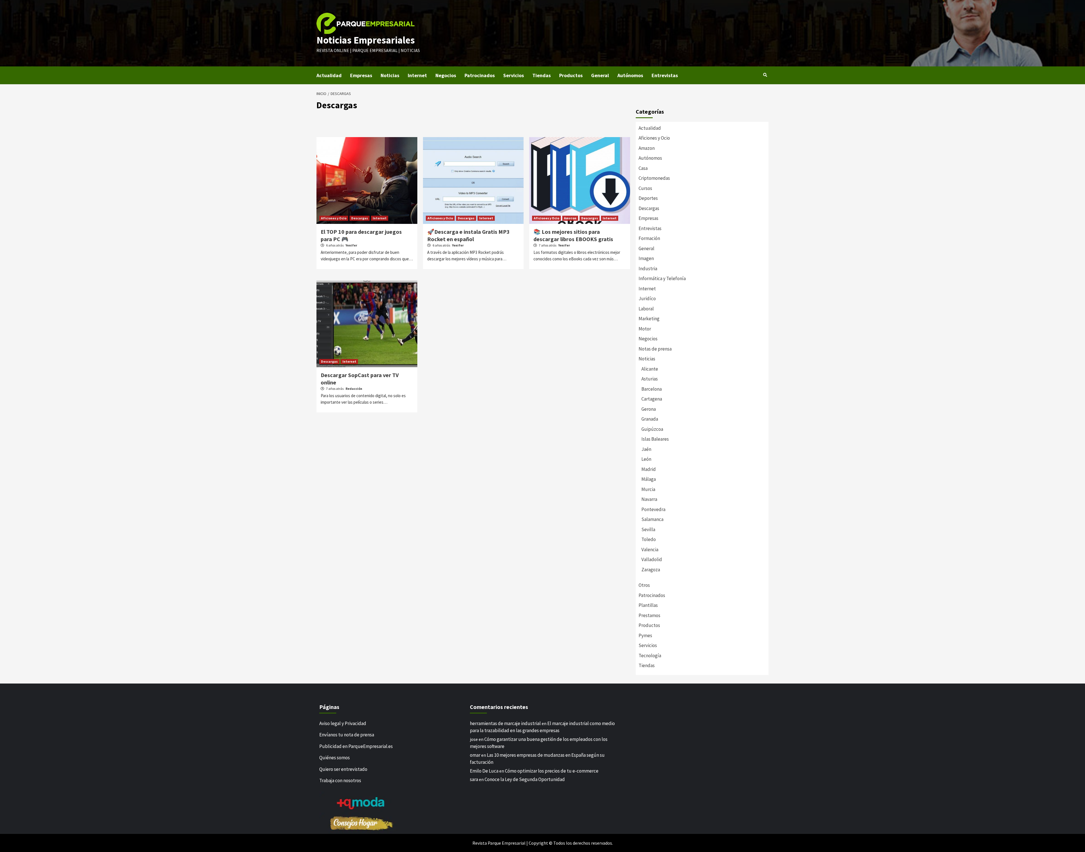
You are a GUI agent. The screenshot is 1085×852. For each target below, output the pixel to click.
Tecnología (650, 655)
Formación (649, 238)
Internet (417, 75)
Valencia (649, 549)
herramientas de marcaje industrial (505, 723)
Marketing (649, 318)
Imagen (646, 258)
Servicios (513, 75)
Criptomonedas (654, 178)
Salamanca (652, 519)
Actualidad (329, 75)
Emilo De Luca (484, 771)
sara (474, 779)
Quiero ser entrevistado (343, 769)
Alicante (649, 369)
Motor (645, 329)
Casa (643, 168)
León (646, 459)
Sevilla (648, 529)
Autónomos (630, 75)
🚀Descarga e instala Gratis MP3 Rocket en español (468, 235)
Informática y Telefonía (662, 278)
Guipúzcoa (652, 429)
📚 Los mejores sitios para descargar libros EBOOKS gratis (573, 235)
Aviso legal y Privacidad (342, 723)
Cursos (645, 188)
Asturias (649, 379)
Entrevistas (665, 75)
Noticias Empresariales (365, 40)
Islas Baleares (655, 439)
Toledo (648, 539)
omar (475, 755)
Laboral (646, 309)
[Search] (765, 75)
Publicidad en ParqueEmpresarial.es (356, 746)
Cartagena (651, 399)
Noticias (390, 75)
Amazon (570, 218)
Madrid (648, 469)
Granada (649, 419)
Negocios (445, 75)
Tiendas (541, 75)
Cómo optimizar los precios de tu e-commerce (551, 771)
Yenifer (351, 245)
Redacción (354, 388)
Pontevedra (653, 509)
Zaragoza (650, 569)
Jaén (646, 449)
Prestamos (649, 615)
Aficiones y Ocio (333, 218)
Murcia (648, 489)
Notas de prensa (655, 349)
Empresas (361, 75)
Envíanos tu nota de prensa (346, 735)
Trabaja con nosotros (340, 780)
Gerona (648, 409)
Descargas (359, 218)
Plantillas (648, 605)
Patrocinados (480, 75)
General (600, 75)
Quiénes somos (334, 757)
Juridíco (647, 298)
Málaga (648, 479)
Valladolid (651, 559)
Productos (571, 75)
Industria (648, 268)
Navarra (649, 499)
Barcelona (651, 389)
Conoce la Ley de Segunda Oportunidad (525, 779)
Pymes (645, 635)
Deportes (648, 198)
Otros (644, 585)
